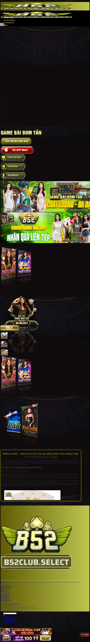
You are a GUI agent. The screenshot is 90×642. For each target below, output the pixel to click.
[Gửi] (3, 615)
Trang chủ (6, 12)
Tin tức (5, 623)
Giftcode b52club (8, 17)
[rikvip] (26, 634)
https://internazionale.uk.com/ (13, 604)
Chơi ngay (84, 634)
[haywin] (26, 640)
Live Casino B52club (9, 20)
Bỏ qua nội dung (5, 1)
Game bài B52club (8, 22)
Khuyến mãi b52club (9, 15)
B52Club (3, 582)
